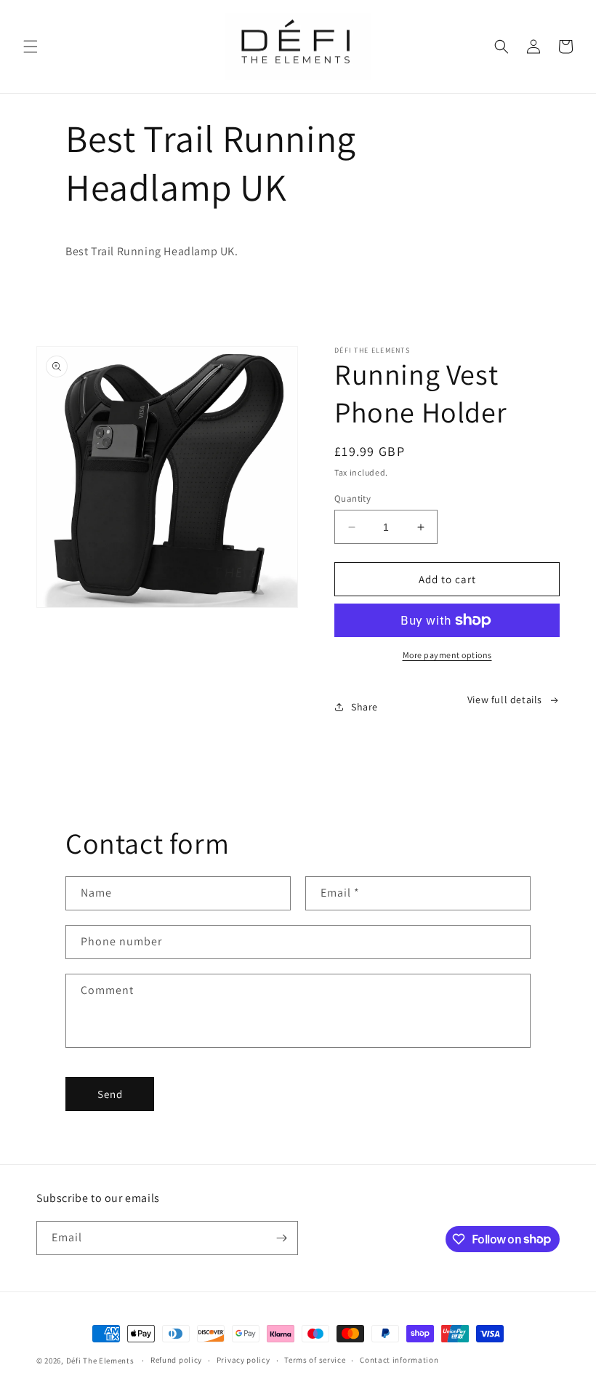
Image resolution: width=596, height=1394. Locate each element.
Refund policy (176, 1360)
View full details (504, 699)
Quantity (352, 498)
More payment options (447, 654)
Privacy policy (243, 1360)
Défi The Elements (100, 1360)
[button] (31, 47)
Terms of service (314, 1360)
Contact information (399, 1360)
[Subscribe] (281, 1238)
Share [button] (364, 706)
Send (110, 1094)
